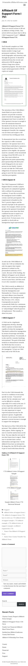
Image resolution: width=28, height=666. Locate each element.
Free (3, 653)
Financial (5, 650)
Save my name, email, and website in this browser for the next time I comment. (15, 586)
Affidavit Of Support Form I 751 (12, 26)
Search (4, 601)
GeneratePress (14, 663)
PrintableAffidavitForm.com (14, 2)
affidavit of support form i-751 (15, 515)
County (4, 644)
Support (7, 510)
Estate (4, 647)
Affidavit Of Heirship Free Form (12, 638)
